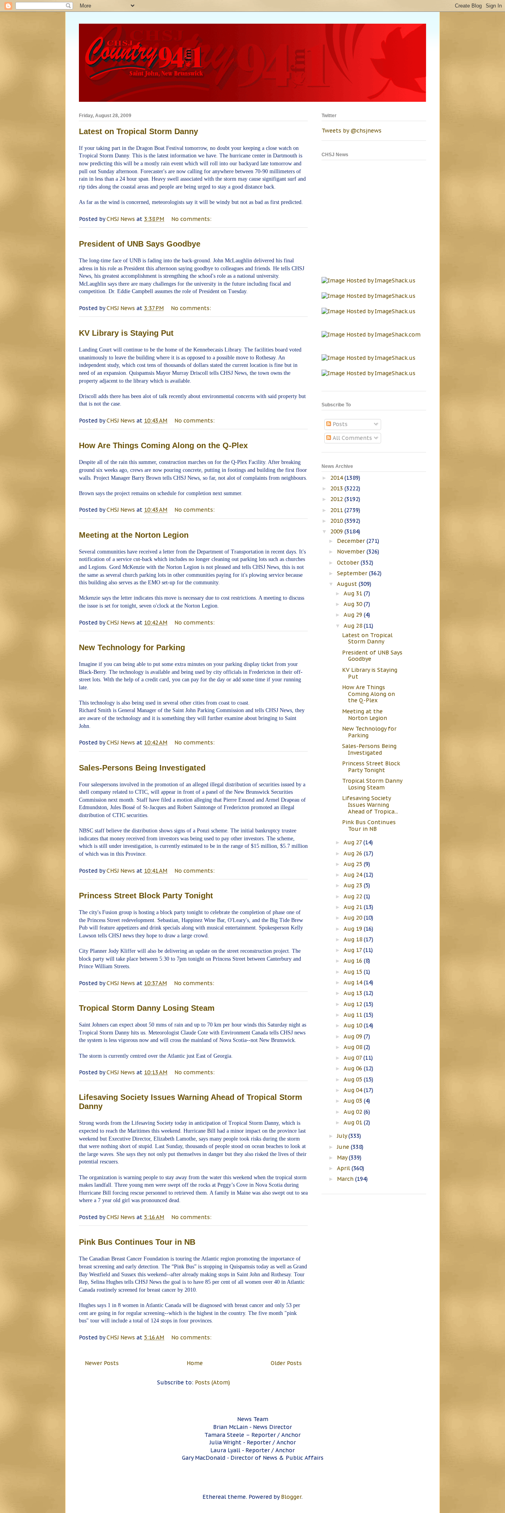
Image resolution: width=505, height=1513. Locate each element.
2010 (337, 520)
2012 (337, 499)
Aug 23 (354, 885)
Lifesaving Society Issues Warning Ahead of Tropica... (370, 805)
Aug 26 (354, 853)
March (346, 1178)
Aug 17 (353, 950)
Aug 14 (354, 982)
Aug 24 (354, 874)
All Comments (351, 437)
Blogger (291, 1496)
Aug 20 (354, 917)
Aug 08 (354, 1047)
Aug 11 (354, 1014)
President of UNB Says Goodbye (139, 243)
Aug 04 (354, 1090)
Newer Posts (102, 1363)
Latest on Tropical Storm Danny (138, 131)
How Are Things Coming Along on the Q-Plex (163, 445)
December (352, 540)
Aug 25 (354, 864)
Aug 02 (354, 1111)
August (348, 583)
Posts (339, 424)
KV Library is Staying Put (126, 333)
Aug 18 (354, 939)
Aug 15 (354, 971)
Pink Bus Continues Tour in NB (137, 1242)
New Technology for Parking (132, 647)
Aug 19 (354, 928)
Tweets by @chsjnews (352, 130)
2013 (337, 488)
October (349, 562)
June (344, 1146)
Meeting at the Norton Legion (134, 535)
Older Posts (286, 1363)
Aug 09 (354, 1036)
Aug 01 (354, 1122)
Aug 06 (354, 1068)
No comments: (192, 219)
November (352, 551)
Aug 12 (354, 1004)
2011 (337, 510)
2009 (337, 531)
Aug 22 (354, 896)
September (353, 573)
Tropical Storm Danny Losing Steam (147, 1008)
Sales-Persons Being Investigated (142, 767)
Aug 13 (354, 993)
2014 (337, 477)
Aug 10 (354, 1025)
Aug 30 (354, 604)
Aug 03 (354, 1100)
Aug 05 (354, 1079)
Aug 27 (353, 842)
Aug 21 (354, 907)
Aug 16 (354, 960)
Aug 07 (353, 1057)
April (344, 1168)
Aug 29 (354, 614)
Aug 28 (354, 625)
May (343, 1157)
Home (195, 1363)
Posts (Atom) (212, 1382)
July (342, 1135)
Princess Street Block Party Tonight (146, 895)
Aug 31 (354, 593)
